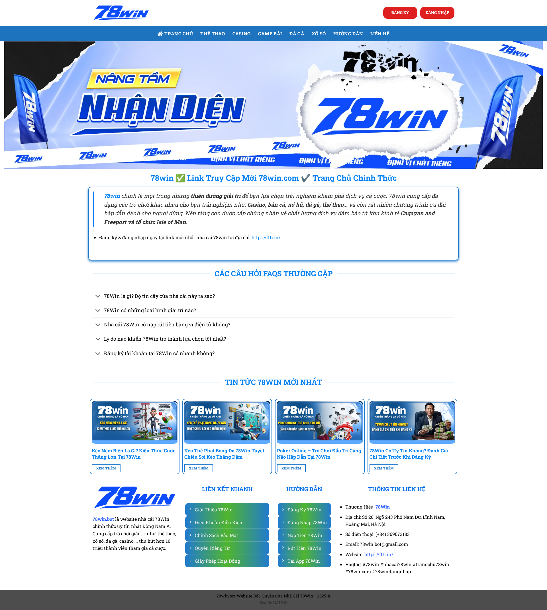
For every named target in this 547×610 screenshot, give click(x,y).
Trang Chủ (178, 33)
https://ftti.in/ (266, 237)
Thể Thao (212, 33)
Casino (241, 33)
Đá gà (296, 33)
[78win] (121, 13)
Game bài (270, 33)
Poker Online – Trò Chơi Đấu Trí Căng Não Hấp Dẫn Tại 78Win (319, 454)
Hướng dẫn (348, 33)
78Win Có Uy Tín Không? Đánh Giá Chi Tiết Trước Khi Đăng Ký (409, 454)
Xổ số (319, 33)
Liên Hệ (379, 33)
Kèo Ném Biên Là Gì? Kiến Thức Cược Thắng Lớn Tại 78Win (133, 454)
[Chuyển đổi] (98, 296)
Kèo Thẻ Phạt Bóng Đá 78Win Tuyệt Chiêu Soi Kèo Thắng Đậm (224, 454)
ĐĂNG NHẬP (437, 12)
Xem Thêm (106, 468)
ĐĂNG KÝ (400, 12)
